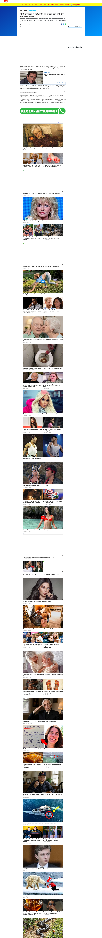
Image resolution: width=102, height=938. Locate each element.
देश (29, 4)
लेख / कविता (67, 4)
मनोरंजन (56, 4)
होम (22, 4)
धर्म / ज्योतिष (40, 4)
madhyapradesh (33, 10)
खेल (48, 4)
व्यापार (45, 4)
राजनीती (52, 4)
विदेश (32, 4)
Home (21, 10)
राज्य (36, 4)
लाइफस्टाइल (61, 4)
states (25, 10)
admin (22, 24)
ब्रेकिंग (26, 4)
